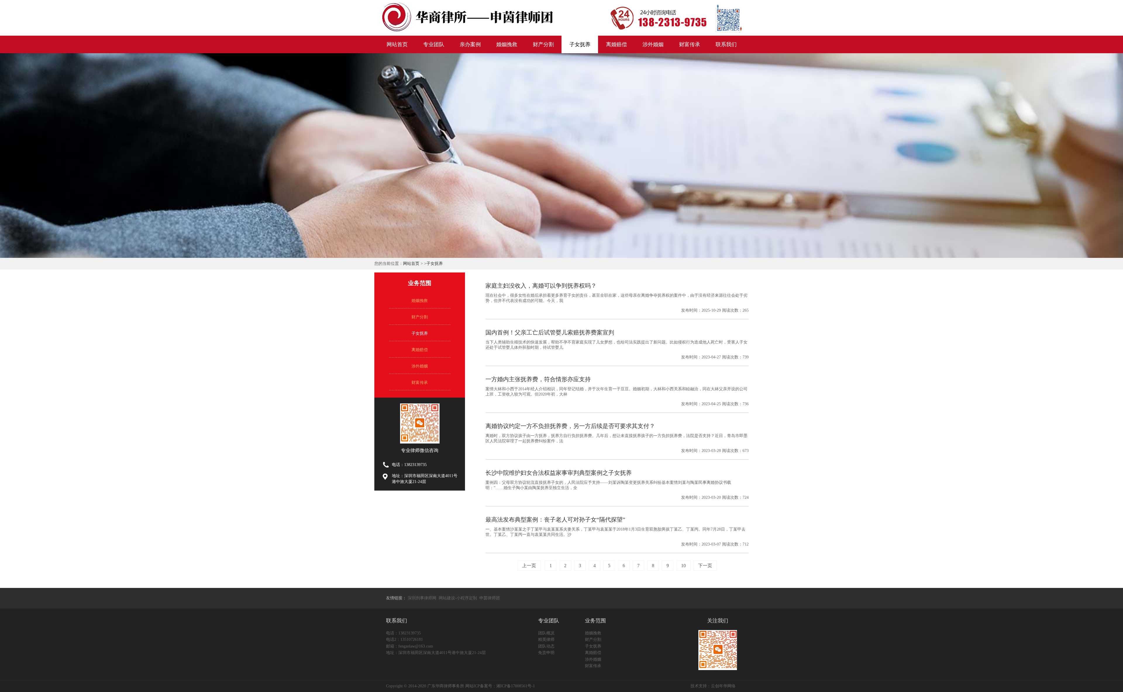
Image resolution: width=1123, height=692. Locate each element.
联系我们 (726, 44)
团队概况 (546, 633)
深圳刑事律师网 (422, 598)
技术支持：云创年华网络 (713, 686)
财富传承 (689, 44)
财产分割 (543, 44)
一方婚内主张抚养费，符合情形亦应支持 (538, 379)
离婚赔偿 (616, 44)
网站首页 (397, 44)
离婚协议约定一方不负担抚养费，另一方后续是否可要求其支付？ (570, 426)
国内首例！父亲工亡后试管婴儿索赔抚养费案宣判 (549, 332)
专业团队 (433, 44)
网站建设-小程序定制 (458, 598)
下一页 (705, 565)
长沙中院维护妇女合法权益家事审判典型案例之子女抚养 (558, 473)
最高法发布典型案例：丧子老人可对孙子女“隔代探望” (555, 519)
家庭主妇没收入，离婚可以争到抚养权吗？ (541, 285)
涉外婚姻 (653, 44)
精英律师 (546, 639)
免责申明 (546, 652)
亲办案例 (470, 44)
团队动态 (546, 646)
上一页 (529, 565)
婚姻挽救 (506, 44)
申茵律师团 (489, 598)
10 (683, 565)
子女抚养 (579, 44)
